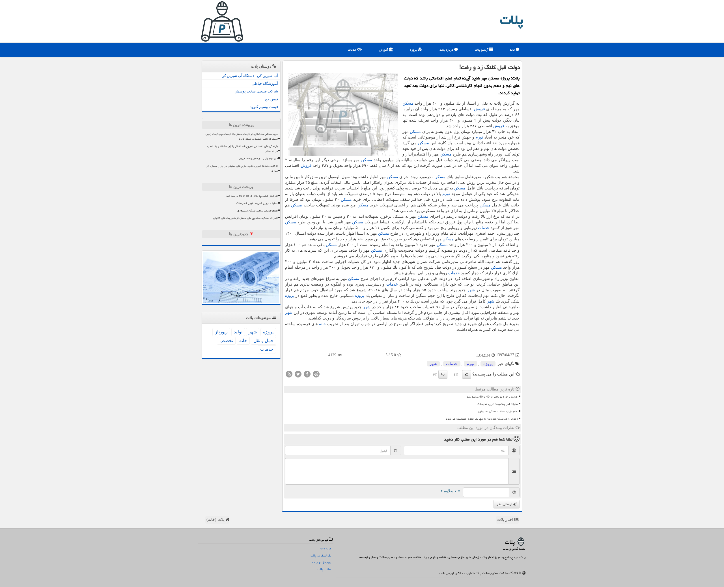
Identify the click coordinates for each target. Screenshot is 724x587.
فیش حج (271, 99)
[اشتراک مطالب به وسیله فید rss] (289, 374)
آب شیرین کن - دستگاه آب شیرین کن (249, 76)
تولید (238, 331)
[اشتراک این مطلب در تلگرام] (316, 374)
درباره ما (325, 548)
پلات (511, 20)
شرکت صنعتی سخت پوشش (256, 91)
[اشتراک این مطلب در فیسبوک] (307, 374)
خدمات (352, 50)
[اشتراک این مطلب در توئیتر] (298, 374)
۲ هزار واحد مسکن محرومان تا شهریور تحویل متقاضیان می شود (482, 419)
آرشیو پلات (482, 50)
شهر (471, 290)
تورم (479, 137)
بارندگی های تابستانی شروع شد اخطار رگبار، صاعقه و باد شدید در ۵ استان (242, 148)
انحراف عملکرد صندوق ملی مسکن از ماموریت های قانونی (245, 218)
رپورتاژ (221, 331)
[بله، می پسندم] (466, 374)
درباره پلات (446, 50)
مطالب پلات (324, 569)
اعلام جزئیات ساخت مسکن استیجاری (498, 411)
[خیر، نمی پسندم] (442, 374)
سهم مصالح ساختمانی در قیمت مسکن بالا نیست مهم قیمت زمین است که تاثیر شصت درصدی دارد (242, 136)
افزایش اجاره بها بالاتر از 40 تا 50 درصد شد (492, 397)
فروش (479, 109)
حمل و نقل (263, 340)
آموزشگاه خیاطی (265, 83)
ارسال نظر (505, 504)
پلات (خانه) (216, 519)
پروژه (414, 50)
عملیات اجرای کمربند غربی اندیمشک (497, 404)
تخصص (226, 340)
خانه (513, 50)
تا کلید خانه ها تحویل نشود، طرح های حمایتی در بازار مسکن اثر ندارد (242, 168)
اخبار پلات (505, 519)
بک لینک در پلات (321, 555)
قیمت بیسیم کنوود (264, 107)
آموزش (384, 50)
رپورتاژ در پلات (321, 562)
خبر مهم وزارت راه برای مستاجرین (258, 158)
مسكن (407, 103)
